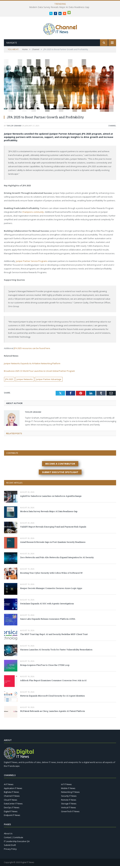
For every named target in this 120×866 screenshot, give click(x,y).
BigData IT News (11, 792)
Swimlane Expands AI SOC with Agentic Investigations (47, 603)
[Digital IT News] (60, 28)
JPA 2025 (9, 379)
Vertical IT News (68, 807)
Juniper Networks (25, 379)
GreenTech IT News (70, 811)
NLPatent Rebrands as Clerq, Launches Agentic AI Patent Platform (52, 711)
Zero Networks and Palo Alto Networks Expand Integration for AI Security (57, 557)
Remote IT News (68, 799)
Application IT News (13, 788)
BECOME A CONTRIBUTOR (60, 463)
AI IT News (8, 784)
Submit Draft (10, 845)
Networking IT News (70, 792)
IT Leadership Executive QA (17, 841)
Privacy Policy (10, 849)
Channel (112, 125)
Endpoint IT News (12, 815)
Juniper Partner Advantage (48, 379)
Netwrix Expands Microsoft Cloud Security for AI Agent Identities (52, 695)
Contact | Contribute (13, 837)
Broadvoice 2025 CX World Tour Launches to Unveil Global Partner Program (39, 371)
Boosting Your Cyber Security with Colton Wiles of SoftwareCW (51, 572)
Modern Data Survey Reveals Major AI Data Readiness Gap (49, 511)
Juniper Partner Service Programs (32, 261)
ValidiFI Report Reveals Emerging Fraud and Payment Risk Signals (59, 7)
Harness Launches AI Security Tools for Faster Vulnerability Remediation (56, 649)
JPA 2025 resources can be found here (32, 348)
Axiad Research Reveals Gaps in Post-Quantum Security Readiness (52, 542)
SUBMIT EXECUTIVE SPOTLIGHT (60, 472)
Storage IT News (68, 803)
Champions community (33, 212)
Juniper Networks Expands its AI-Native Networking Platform (32, 363)
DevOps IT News (11, 807)
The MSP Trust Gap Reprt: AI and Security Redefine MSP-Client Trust (54, 634)
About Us (8, 833)
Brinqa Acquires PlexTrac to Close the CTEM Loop (45, 665)
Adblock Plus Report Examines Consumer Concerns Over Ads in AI (53, 680)
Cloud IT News (10, 799)
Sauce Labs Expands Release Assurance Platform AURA (47, 618)
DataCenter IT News (13, 803)
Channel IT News (12, 795)
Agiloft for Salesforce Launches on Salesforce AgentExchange (51, 496)
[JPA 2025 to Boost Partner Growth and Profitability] (60, 86)
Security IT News (69, 795)
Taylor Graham (14, 125)
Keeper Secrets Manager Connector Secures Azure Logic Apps (51, 588)
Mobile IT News (68, 788)
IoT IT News (66, 784)
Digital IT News (11, 811)
